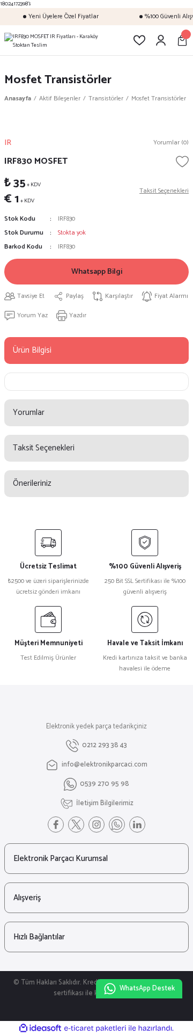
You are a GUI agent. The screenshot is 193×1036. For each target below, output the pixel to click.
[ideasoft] (40, 1028)
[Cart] (182, 40)
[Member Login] (160, 40)
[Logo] (60, 40)
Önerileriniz (32, 483)
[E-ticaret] (95, 1028)
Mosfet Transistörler (58, 80)
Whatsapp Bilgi (96, 271)
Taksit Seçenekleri (44, 448)
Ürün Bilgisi (32, 350)
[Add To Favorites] (182, 161)
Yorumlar (28, 412)
